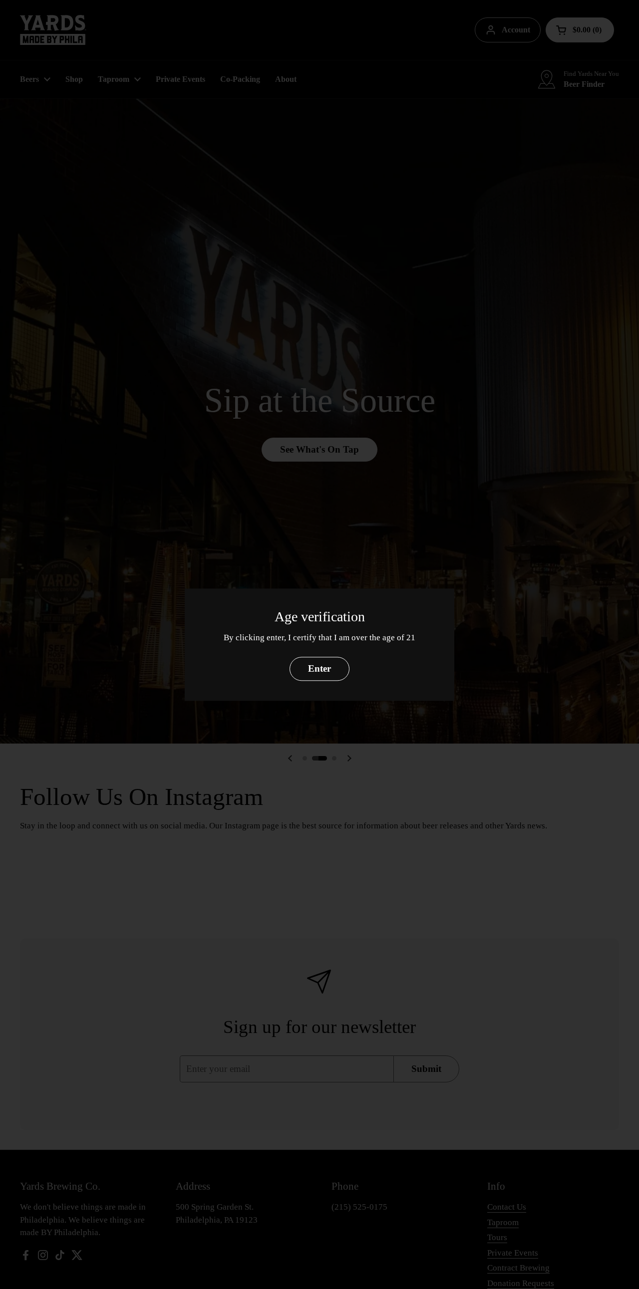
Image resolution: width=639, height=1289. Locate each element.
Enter (319, 668)
